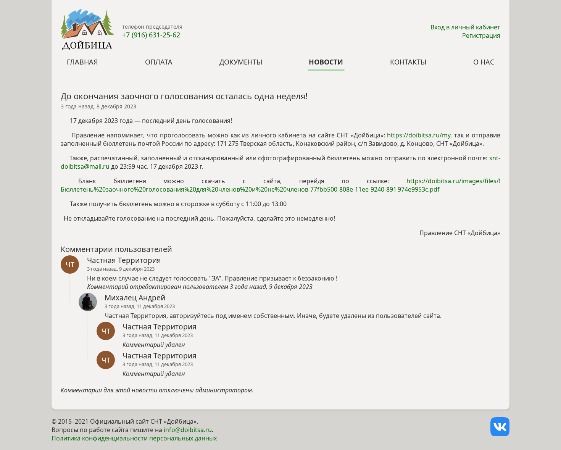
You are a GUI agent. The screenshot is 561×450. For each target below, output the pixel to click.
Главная (82, 61)
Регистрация (481, 35)
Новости (326, 61)
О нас (483, 61)
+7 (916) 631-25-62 (151, 34)
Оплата (158, 61)
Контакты (408, 61)
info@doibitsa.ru (188, 430)
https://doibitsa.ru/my (418, 135)
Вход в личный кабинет (465, 27)
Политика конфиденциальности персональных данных (134, 438)
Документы (240, 61)
